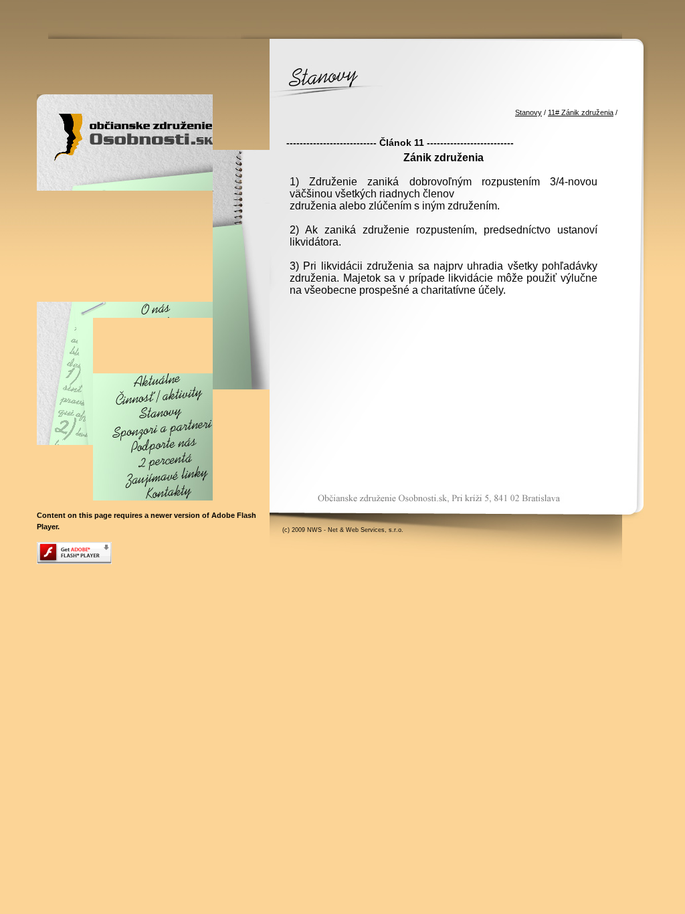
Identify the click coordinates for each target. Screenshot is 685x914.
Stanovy (528, 112)
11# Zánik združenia (580, 112)
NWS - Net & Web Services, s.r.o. (355, 530)
